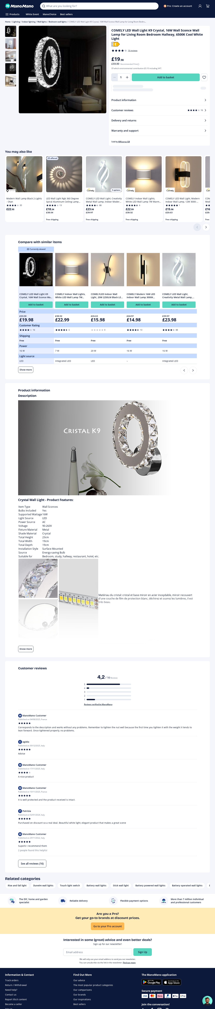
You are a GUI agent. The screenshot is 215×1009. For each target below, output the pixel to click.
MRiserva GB (124, 141)
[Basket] (207, 6)
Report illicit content (16, 999)
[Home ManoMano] (20, 6)
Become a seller (13, 1004)
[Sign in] (200, 6)
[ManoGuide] (207, 1001)
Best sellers (79, 1004)
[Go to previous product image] (25, 70)
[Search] (43, 6)
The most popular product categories (93, 985)
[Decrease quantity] (114, 77)
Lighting (16, 21)
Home (8, 21)
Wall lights (42, 21)
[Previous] (184, 370)
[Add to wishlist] (204, 77)
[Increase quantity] (127, 77)
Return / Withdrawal (16, 985)
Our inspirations (82, 999)
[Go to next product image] (100, 70)
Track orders (11, 980)
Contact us (10, 994)
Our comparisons (82, 989)
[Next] (206, 227)
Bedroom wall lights (58, 21)
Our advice (79, 980)
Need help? (11, 989)
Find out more (129, 962)
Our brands (79, 994)
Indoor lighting (28, 21)
